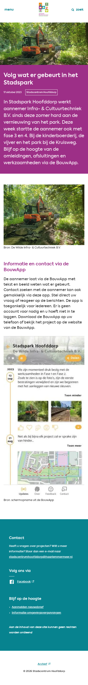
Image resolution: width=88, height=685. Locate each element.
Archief (44, 665)
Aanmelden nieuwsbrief (28, 607)
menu (9, 9)
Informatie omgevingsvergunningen (36, 613)
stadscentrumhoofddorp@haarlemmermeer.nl (40, 557)
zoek (79, 9)
